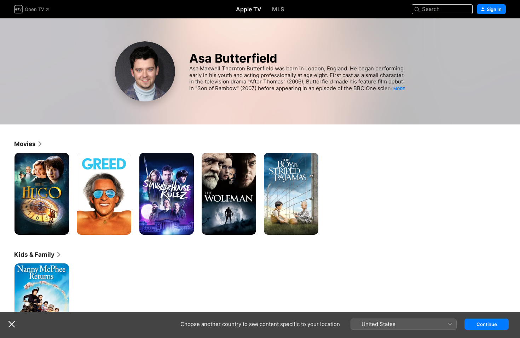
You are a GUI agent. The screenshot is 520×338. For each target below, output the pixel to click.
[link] (28, 144)
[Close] (11, 324)
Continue (486, 324)
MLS (278, 9)
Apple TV (248, 9)
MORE (399, 88)
